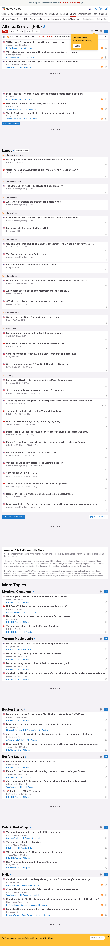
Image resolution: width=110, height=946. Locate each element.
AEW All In (10, 740)
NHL (26, 19)
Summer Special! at (53, 2)
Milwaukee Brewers (42, 915)
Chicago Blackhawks (29, 905)
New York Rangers (13, 915)
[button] (33, 31)
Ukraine (18, 14)
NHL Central (38, 885)
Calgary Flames (26, 777)
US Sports (28, 48)
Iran (26, 14)
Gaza (10, 14)
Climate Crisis (36, 14)
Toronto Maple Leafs (72, 19)
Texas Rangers (27, 915)
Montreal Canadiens (52, 19)
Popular (20, 31)
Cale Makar (10, 885)
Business (53, 14)
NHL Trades (23, 67)
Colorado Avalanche (14, 612)
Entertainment (84, 14)
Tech (95, 14)
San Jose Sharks (12, 838)
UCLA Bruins (20, 740)
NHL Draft (10, 777)
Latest (11, 31)
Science (103, 14)
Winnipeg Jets (36, 19)
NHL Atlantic (11, 602)
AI (46, 14)
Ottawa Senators (12, 58)
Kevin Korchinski (12, 905)
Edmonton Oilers (35, 612)
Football (64, 14)
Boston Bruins (89, 19)
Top (5, 31)
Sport (73, 14)
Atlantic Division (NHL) (12, 19)
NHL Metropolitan (30, 730)
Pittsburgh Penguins (14, 730)
